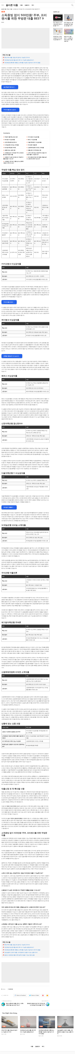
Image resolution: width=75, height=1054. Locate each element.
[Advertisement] (25, 38)
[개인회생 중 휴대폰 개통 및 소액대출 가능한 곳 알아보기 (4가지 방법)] (47, 1022)
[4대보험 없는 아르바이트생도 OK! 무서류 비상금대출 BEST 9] (58, 31)
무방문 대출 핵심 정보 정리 (11, 137)
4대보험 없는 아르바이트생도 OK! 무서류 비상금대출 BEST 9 (57, 38)
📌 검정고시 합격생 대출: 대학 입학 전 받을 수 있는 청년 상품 (18, 955)
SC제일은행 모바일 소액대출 (12, 145)
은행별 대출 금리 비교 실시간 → (12, 356)
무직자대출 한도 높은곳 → (10, 109)
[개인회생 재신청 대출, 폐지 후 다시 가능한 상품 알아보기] (28, 1022)
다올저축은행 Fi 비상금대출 (34, 142)
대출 (3, 11)
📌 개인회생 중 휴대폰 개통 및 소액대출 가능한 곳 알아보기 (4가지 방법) (21, 62)
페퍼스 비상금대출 (32, 139)
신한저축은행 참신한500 (11, 142)
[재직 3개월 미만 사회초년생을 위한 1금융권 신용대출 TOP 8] (69, 17)
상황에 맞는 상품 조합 (10, 150)
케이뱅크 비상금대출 (10, 139)
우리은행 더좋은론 (32, 145)
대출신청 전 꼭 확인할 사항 (34, 150)
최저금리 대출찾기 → (9, 507)
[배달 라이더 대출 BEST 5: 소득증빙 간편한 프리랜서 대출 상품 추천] (69, 31)
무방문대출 (10, 989)
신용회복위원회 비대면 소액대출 (36, 147)
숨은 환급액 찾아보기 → (10, 87)
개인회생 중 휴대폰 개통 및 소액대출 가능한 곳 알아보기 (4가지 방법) (46, 1031)
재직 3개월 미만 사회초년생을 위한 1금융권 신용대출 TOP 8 (68, 24)
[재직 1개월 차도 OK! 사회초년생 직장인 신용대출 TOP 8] (58, 17)
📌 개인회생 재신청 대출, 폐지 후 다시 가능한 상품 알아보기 (18, 60)
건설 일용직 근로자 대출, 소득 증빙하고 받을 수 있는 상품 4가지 (65, 1031)
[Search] (72, 5)
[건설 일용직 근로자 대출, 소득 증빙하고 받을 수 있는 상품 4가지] (65, 1022)
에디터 (2, 22)
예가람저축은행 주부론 (10, 147)
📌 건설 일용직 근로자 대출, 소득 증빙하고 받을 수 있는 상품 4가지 (20, 952)
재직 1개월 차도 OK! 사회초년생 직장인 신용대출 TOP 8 (57, 24)
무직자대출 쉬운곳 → (9, 302)
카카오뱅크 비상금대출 (33, 137)
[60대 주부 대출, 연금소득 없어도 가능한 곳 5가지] (9, 1022)
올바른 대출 (12, 5)
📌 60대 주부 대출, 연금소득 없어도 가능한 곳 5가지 (16, 57)
